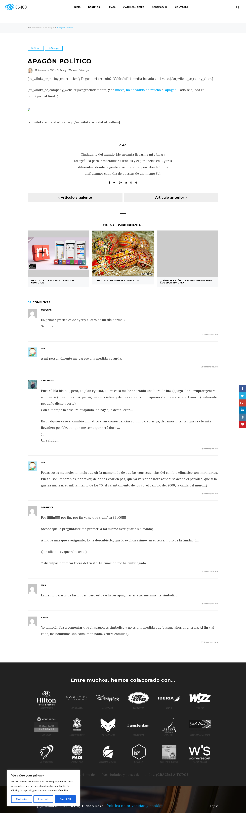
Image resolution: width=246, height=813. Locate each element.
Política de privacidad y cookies (134, 806)
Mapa (112, 7)
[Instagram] (242, 417)
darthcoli (47, 507)
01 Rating (61, 70)
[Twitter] (242, 395)
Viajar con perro (134, 7)
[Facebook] (242, 388)
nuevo (119, 90)
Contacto (181, 7)
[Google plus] (242, 402)
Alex (123, 144)
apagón (171, 90)
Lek (43, 348)
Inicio (77, 7)
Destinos (94, 7)
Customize (21, 799)
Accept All (65, 799)
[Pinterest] (242, 424)
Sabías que (48, 27)
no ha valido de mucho (143, 90)
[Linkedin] (242, 410)
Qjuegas (46, 310)
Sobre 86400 (160, 7)
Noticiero (36, 27)
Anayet (45, 617)
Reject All (43, 799)
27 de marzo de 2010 (45, 70)
